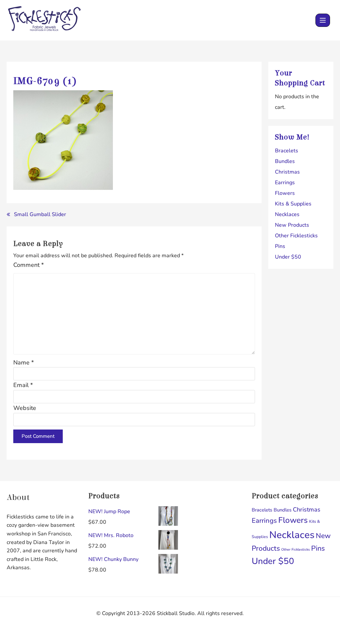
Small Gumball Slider (40, 214)
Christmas (287, 172)
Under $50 (288, 257)
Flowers (285, 193)
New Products (292, 225)
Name (23, 362)
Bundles (285, 161)
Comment (28, 265)
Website (24, 408)
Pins (280, 246)
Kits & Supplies (293, 203)
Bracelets (286, 150)
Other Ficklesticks (296, 235)
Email (23, 385)
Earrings (285, 182)
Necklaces (287, 214)
